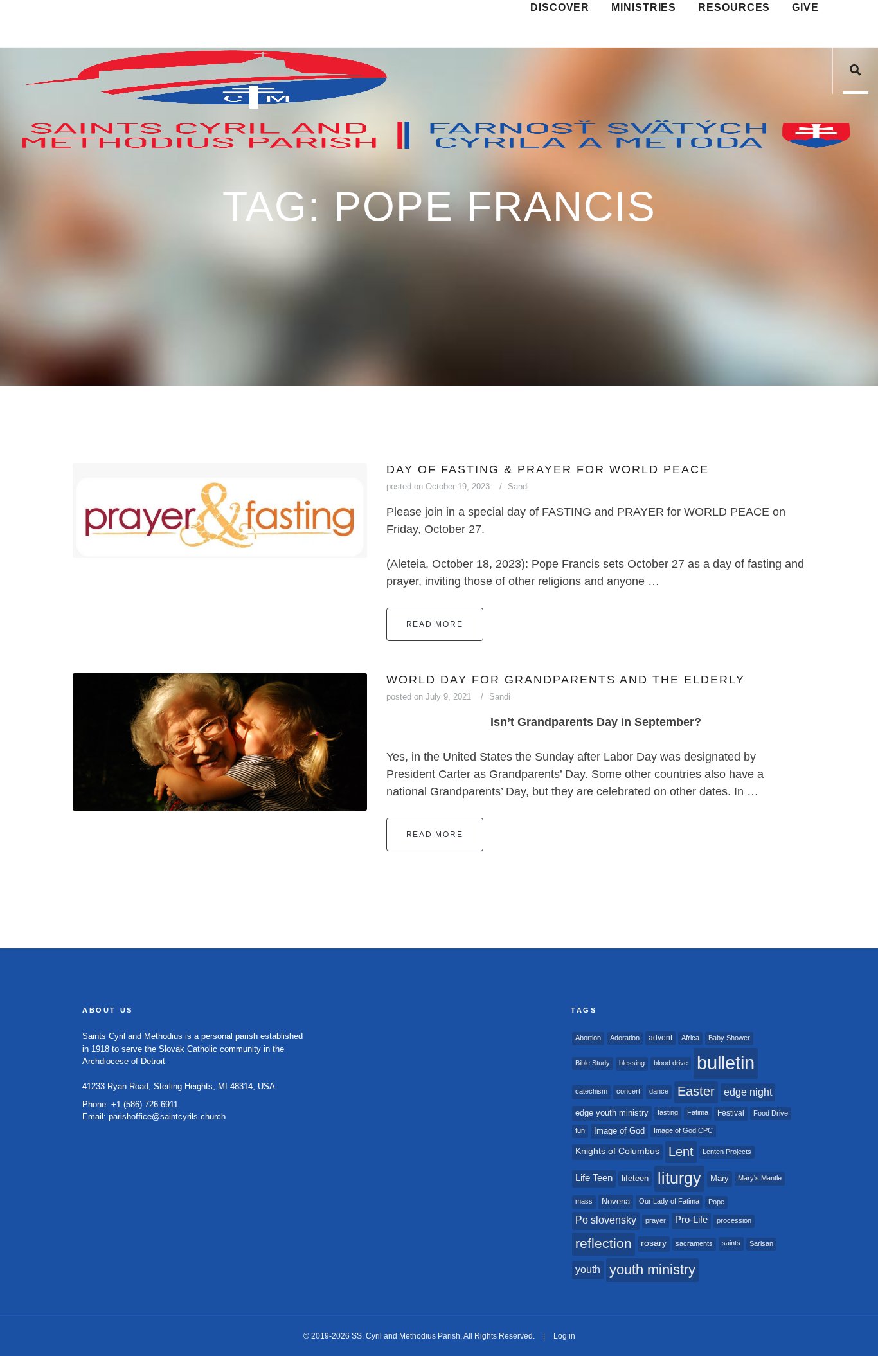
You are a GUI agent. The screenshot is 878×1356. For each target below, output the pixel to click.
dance (658, 1091)
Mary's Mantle (760, 1178)
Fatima (697, 1112)
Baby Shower (729, 1038)
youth (587, 1269)
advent (660, 1037)
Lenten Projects (727, 1151)
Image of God (619, 1130)
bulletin (726, 1062)
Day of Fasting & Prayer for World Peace (547, 469)
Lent (681, 1151)
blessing (632, 1063)
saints (731, 1243)
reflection (603, 1243)
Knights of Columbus (617, 1151)
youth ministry (652, 1269)
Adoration (625, 1038)
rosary (654, 1243)
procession (734, 1220)
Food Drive (770, 1113)
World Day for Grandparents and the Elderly (565, 679)
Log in (564, 1336)
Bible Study (592, 1063)
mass (584, 1201)
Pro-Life (691, 1220)
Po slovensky (605, 1220)
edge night (748, 1092)
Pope (716, 1202)
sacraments (694, 1243)
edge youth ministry (612, 1112)
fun (580, 1130)
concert (628, 1091)
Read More (434, 624)
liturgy (679, 1178)
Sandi (518, 486)
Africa (690, 1038)
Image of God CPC (683, 1130)
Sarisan (761, 1243)
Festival (730, 1112)
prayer (655, 1220)
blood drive (671, 1063)
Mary (719, 1178)
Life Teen (594, 1178)
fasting (668, 1112)
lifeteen (635, 1178)
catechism (591, 1091)
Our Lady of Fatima (669, 1201)
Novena (616, 1201)
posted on (438, 486)
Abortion (588, 1038)
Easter (696, 1091)
